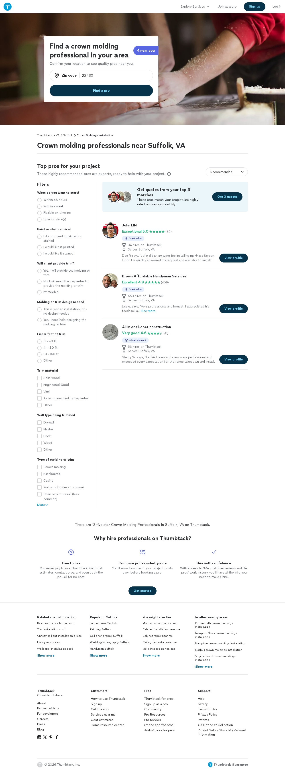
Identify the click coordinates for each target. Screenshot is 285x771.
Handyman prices (48, 642)
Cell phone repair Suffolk (106, 635)
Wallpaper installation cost (55, 648)
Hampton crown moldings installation (220, 643)
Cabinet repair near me (157, 635)
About (41, 703)
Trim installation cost (51, 629)
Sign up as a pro (156, 704)
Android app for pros (159, 730)
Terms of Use (207, 709)
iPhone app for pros (158, 725)
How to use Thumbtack (108, 699)
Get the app (100, 709)
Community (152, 709)
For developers (48, 714)
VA (57, 135)
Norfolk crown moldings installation (218, 649)
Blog (40, 729)
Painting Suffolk (100, 629)
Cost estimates (102, 720)
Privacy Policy (207, 714)
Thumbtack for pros (158, 699)
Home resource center (107, 725)
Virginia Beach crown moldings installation (215, 658)
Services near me (103, 714)
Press (41, 724)
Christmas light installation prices (59, 635)
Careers (43, 719)
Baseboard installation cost (55, 623)
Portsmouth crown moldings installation (214, 625)
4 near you (146, 50)
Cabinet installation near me (161, 629)
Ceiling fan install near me (159, 642)
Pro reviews (152, 720)
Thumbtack (44, 135)
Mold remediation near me (159, 623)
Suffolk (68, 135)
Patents (203, 720)
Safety (203, 704)
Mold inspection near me (158, 648)
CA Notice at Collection (215, 725)
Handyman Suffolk (102, 648)
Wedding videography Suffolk (109, 642)
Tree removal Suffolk (103, 623)
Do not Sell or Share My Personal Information (222, 732)
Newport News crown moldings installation (216, 635)
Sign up (96, 704)
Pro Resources (154, 714)
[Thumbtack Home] (7, 6)
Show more (45, 655)
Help (201, 699)
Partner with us (48, 708)
